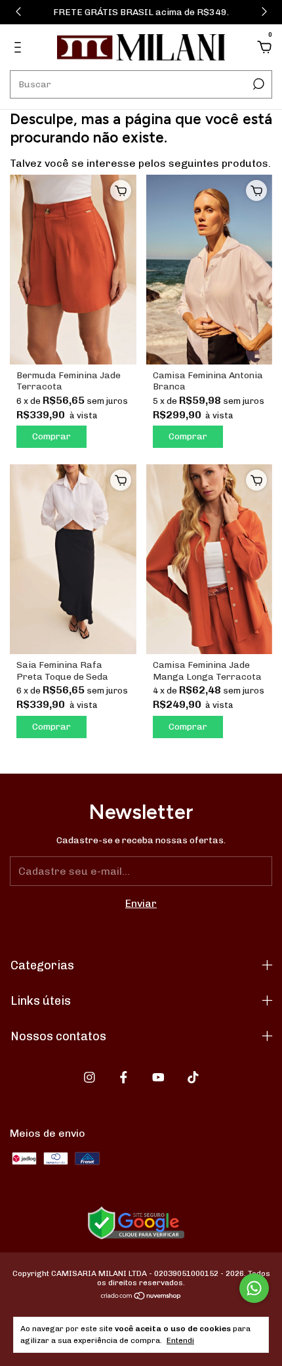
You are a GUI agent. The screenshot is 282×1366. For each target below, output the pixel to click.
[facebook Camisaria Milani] (123, 1077)
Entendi (180, 1340)
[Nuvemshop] (141, 1296)
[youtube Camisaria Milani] (158, 1077)
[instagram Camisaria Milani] (89, 1077)
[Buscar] (257, 84)
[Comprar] (120, 190)
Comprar (51, 436)
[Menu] (20, 47)
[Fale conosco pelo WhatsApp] (254, 1288)
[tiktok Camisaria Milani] (193, 1077)
